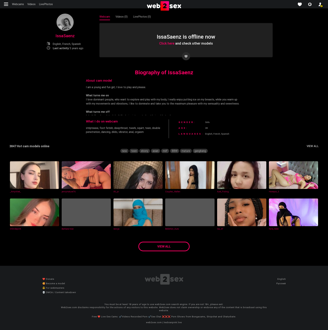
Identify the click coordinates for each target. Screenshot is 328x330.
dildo (114, 132)
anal (131, 132)
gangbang (200, 151)
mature (186, 151)
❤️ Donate (48, 279)
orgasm (139, 132)
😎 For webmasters (53, 288)
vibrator (123, 132)
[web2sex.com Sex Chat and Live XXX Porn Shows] (164, 6)
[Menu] (6, 4)
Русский (281, 283)
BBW (174, 151)
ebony (144, 151)
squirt (140, 128)
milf (165, 151)
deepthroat (121, 128)
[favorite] (300, 4)
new (124, 151)
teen (148, 128)
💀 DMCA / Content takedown (59, 292)
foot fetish (106, 128)
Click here (166, 43)
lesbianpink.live (173, 322)
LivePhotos (46, 4)
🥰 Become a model (53, 283)
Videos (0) (121, 16)
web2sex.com (154, 322)
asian (156, 151)
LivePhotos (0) (142, 16)
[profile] (320, 4)
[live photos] (310, 4)
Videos (31, 4)
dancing (105, 132)
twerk (132, 128)
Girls (207, 122)
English (281, 279)
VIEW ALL (313, 146)
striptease (92, 128)
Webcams (18, 4)
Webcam (104, 16)
